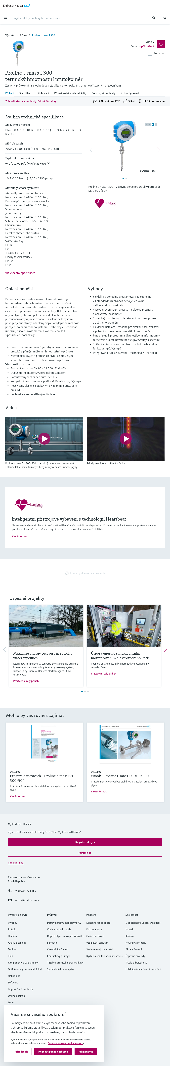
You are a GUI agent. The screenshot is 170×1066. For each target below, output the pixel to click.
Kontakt (130, 929)
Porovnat (159, 53)
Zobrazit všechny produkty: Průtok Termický (30, 101)
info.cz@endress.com (27, 900)
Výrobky (9, 35)
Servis (11, 1002)
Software (13, 982)
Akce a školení (134, 949)
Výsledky (15, 771)
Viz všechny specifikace (20, 273)
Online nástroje (16, 995)
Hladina (12, 936)
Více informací (20, 536)
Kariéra (130, 936)
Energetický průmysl (58, 956)
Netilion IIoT (15, 975)
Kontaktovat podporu (98, 922)
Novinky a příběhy (136, 942)
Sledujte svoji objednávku (100, 949)
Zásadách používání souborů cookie (65, 1042)
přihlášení (147, 46)
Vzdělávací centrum (97, 942)
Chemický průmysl (57, 949)
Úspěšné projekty (135, 956)
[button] (85, 842)
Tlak (10, 956)
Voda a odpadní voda (59, 929)
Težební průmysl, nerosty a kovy (65, 962)
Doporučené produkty (20, 989)
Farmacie (52, 942)
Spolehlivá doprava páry (60, 969)
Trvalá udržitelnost (136, 962)
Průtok (23, 35)
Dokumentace (94, 929)
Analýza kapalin (17, 942)
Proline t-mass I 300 (43, 35)
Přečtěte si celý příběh (26, 680)
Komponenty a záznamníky (23, 962)
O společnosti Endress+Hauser (143, 922)
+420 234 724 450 (25, 890)
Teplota (12, 949)
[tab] (11, 93)
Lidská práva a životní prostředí (143, 969)
